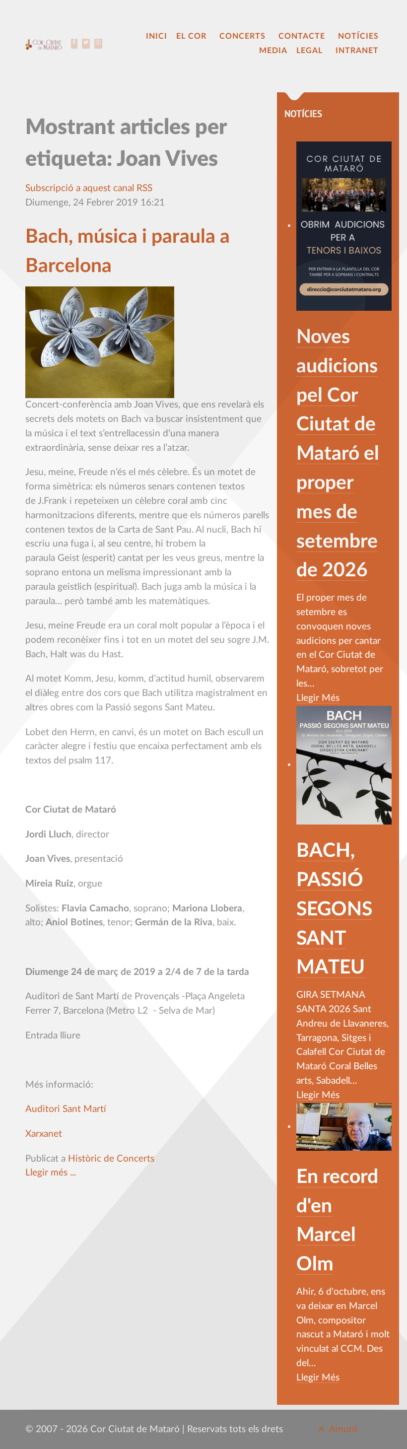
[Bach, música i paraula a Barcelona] (99, 342)
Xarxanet (43, 1134)
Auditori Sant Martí (65, 1109)
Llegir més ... (50, 1172)
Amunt (342, 1429)
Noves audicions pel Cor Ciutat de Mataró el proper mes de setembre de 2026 (337, 453)
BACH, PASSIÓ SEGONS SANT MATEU (334, 909)
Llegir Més (317, 698)
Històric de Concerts (111, 1159)
